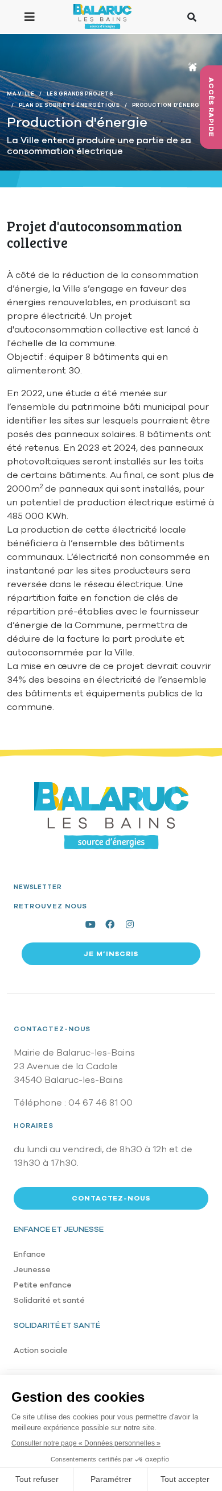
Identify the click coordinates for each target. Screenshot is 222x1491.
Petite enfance (43, 1285)
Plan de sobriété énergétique (69, 105)
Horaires (34, 1125)
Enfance (30, 1254)
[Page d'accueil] (102, 16)
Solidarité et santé (49, 1300)
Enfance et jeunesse (59, 1229)
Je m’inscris (111, 953)
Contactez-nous (52, 1028)
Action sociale (41, 1350)
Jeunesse (32, 1269)
